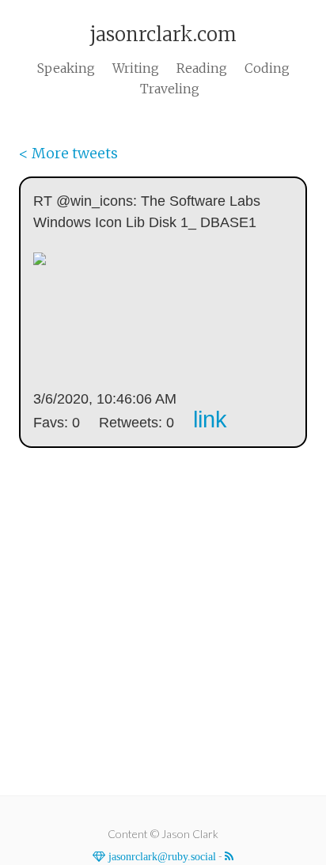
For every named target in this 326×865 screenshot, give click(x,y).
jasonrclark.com (163, 34)
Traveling (169, 89)
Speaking (66, 68)
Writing (135, 68)
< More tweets (68, 153)
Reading (201, 68)
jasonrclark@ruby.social (160, 856)
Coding (267, 68)
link (210, 419)
